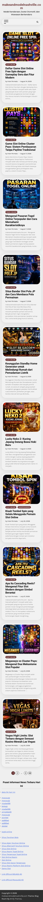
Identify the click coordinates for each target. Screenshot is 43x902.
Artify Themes (16, 899)
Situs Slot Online (9, 849)
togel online (11, 212)
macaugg (6, 798)
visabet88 (6, 803)
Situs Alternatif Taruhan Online (15, 846)
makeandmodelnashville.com (21, 6)
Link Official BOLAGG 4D (12, 874)
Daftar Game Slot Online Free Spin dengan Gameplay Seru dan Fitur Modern (19, 73)
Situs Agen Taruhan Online (13, 843)
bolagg (5, 806)
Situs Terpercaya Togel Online (14, 854)
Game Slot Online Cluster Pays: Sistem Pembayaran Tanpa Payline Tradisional (20, 146)
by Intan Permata (11, 81)
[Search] (37, 22)
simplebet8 (6, 812)
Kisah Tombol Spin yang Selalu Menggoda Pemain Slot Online (20, 514)
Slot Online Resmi (9, 857)
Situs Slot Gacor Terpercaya (13, 863)
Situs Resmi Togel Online (12, 851)
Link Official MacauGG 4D (13, 880)
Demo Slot (6, 868)
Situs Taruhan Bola (10, 837)
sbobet (5, 826)
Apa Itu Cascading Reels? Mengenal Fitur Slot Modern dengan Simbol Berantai (20, 588)
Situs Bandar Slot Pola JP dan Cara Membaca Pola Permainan (20, 294)
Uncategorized (24, 507)
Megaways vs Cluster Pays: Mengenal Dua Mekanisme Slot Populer (21, 664)
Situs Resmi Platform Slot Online (16, 866)
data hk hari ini (8, 792)
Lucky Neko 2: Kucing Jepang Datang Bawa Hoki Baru (20, 441)
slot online (10, 64)
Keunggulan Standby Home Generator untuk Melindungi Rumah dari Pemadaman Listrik (21, 368)
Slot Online (6, 860)
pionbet (5, 817)
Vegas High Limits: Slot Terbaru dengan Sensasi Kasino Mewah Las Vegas (20, 738)
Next (30, 773)
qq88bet (5, 820)
